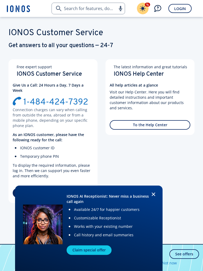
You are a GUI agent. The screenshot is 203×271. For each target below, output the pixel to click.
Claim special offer (89, 249)
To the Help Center (150, 124)
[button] (120, 8)
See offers (184, 253)
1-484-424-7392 (55, 102)
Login (180, 8)
